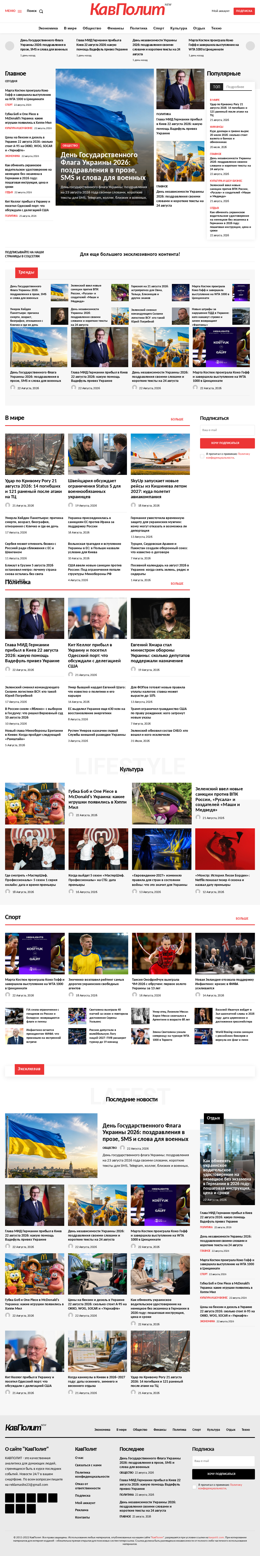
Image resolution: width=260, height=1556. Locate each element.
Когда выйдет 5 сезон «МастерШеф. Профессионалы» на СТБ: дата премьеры (96, 880)
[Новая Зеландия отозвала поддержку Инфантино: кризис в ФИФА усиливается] (225, 953)
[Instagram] (242, 254)
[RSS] (41, 1498)
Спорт (8, 105)
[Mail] (31, 1498)
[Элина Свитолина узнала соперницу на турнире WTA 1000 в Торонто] (140, 1036)
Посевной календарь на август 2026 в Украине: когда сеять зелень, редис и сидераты (160, 570)
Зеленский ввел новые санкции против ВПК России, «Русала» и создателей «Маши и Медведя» (230, 191)
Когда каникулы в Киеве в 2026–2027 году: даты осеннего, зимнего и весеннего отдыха (96, 1381)
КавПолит (157, 1537)
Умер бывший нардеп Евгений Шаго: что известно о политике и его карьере (97, 692)
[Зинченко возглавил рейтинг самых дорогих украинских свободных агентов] (98, 953)
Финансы (216, 127)
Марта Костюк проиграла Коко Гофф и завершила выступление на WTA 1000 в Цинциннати (214, 45)
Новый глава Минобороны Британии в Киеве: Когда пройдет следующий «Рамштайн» (34, 735)
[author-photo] (13, 388)
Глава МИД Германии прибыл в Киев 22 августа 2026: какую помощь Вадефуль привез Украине (101, 45)
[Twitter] (251, 254)
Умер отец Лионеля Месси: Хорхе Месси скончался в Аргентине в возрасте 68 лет (171, 1015)
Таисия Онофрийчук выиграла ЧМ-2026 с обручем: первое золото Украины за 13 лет (159, 984)
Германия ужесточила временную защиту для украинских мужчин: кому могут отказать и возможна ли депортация (159, 524)
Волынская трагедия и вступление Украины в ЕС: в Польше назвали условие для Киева (94, 548)
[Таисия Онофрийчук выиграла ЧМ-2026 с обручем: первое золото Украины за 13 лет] (162, 953)
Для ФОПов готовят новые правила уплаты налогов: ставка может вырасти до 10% (158, 692)
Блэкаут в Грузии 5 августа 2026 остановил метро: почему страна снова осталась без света (30, 570)
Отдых (9, 192)
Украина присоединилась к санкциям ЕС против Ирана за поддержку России (91, 522)
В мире (214, 100)
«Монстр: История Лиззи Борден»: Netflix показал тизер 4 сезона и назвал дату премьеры (222, 880)
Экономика (12, 156)
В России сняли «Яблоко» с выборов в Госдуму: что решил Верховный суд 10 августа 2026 (34, 713)
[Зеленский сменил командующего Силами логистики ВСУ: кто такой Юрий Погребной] (180, 316)
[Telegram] (52, 1498)
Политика (11, 216)
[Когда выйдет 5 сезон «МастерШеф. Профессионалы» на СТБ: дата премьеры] (98, 849)
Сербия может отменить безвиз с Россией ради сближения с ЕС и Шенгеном (30, 548)
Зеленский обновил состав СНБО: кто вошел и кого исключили (159, 733)
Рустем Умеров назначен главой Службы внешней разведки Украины (97, 733)
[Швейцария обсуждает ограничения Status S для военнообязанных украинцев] (97, 454)
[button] (36, 11)
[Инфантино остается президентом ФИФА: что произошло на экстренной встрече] (14, 1036)
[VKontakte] (20, 1508)
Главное (162, 186)
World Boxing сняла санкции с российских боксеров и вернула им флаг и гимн (234, 1036)
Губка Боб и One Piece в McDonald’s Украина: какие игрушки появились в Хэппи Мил (28, 118)
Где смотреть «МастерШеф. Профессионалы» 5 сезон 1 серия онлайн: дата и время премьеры (31, 880)
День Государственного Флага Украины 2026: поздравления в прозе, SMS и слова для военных (43, 45)
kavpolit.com (216, 1537)
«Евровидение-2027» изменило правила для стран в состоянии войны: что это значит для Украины (159, 880)
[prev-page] (9, 45)
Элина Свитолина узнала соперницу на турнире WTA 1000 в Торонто (171, 1036)
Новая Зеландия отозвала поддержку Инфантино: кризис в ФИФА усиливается (224, 984)
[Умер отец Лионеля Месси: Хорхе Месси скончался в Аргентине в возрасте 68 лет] (140, 1016)
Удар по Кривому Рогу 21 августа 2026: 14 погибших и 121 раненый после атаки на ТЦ (157, 1381)
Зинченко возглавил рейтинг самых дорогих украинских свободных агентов (96, 984)
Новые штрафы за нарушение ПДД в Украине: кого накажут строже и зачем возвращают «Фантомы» (210, 317)
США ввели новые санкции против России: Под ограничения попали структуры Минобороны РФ (95, 570)
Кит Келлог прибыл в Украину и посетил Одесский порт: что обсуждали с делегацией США (27, 206)
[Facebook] (234, 254)
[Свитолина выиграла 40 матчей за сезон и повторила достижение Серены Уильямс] (77, 1016)
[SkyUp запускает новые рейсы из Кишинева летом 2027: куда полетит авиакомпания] (160, 454)
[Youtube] (31, 1508)
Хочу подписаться (225, 443)
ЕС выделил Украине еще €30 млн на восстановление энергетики (96, 711)
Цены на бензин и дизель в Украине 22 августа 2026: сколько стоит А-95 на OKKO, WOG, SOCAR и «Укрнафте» (97, 1304)
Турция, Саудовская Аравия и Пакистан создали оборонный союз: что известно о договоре (159, 548)
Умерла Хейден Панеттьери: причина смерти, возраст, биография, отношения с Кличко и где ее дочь (26, 317)
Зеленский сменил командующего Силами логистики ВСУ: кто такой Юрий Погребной (32, 692)
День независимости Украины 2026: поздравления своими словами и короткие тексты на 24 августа (89, 317)
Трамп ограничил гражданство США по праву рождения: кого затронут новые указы (159, 713)
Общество (70, 145)
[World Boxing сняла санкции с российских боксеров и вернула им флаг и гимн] (203, 1036)
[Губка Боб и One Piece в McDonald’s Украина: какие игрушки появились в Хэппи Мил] (35, 804)
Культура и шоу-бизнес (19, 128)
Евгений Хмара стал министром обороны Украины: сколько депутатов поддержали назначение (160, 653)
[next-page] (250, 45)
